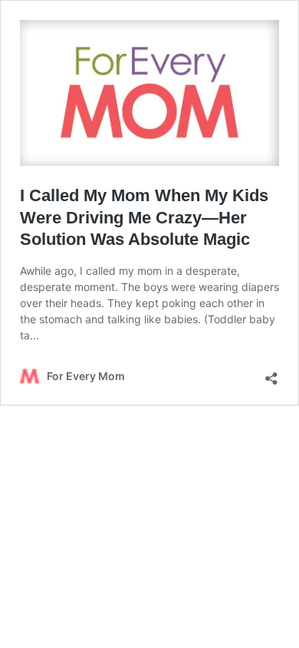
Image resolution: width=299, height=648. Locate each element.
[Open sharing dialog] (271, 374)
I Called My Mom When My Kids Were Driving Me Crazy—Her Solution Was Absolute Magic (144, 217)
